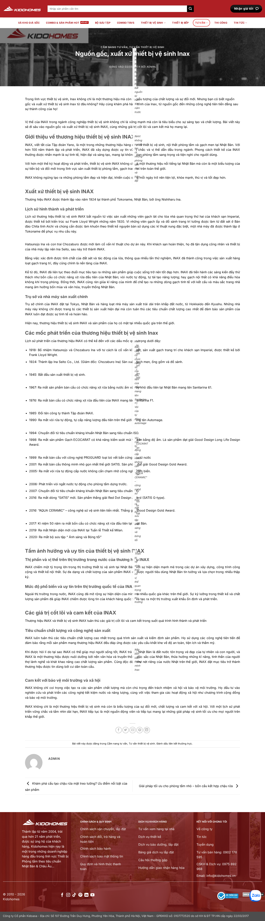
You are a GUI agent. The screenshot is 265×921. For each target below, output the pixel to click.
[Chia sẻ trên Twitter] (125, 730)
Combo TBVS (125, 22)
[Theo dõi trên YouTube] (92, 895)
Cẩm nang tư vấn (114, 47)
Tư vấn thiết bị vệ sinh (146, 47)
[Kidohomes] (22, 9)
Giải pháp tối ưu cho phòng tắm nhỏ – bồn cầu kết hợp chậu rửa (186, 786)
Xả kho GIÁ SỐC (29, 22)
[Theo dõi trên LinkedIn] (86, 895)
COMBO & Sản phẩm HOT (62, 22)
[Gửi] (190, 8)
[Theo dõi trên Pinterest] (80, 895)
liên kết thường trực (180, 743)
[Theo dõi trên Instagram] (68, 895)
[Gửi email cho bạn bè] (132, 730)
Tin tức (239, 22)
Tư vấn (200, 22)
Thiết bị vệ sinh (152, 22)
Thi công (220, 22)
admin (151, 66)
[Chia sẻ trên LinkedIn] (147, 730)
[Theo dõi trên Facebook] (62, 895)
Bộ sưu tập (103, 22)
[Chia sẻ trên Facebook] (118, 730)
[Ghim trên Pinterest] (139, 730)
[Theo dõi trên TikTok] (74, 895)
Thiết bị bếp (180, 22)
